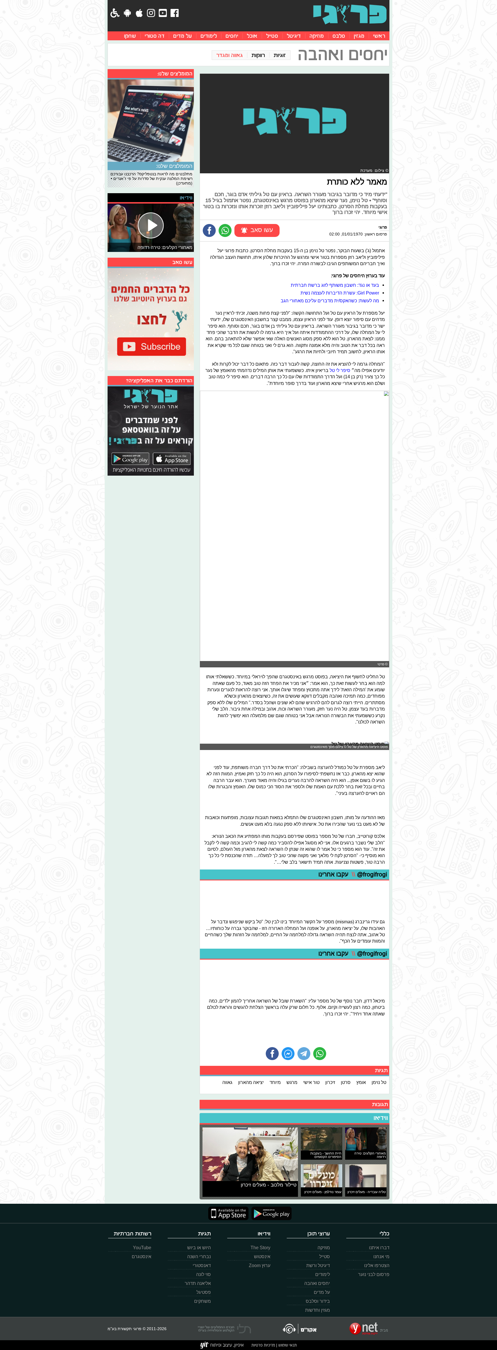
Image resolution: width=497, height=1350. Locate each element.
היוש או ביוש (199, 1247)
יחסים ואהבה (317, 1283)
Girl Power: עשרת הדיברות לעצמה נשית (340, 292)
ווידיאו (381, 1117)
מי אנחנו (381, 1256)
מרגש (291, 1082)
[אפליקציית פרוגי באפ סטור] (228, 1213)
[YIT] (222, 1345)
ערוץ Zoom (259, 1265)
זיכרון (330, 1082)
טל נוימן (379, 1082)
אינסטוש (262, 1256)
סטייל (272, 36)
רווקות (258, 55)
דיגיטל (294, 36)
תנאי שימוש (287, 1345)
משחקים (202, 1301)
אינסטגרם (141, 1256)
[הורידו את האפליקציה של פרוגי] (151, 430)
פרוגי (383, 227)
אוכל (252, 36)
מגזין (359, 36)
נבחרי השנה (199, 1256)
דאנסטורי (202, 1265)
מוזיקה (316, 36)
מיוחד (275, 1082)
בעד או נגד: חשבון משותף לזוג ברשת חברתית (335, 285)
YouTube (142, 1247)
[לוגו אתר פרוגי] (350, 14)
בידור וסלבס (318, 1301)
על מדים (182, 36)
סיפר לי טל (340, 370)
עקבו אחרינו (352, 874)
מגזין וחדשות (317, 1310)
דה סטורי (155, 36)
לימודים (208, 36)
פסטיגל (203, 1292)
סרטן (346, 1082)
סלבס (338, 36)
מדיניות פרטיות (263, 1345)
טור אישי (311, 1082)
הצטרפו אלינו (376, 1265)
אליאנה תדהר (198, 1283)
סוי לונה (203, 1274)
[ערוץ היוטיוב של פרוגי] (151, 318)
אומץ (361, 1082)
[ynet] (368, 1328)
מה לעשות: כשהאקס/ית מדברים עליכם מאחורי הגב (330, 300)
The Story (260, 1247)
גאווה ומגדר (229, 55)
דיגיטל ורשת (318, 1265)
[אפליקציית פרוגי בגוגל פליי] (270, 1213)
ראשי (379, 36)
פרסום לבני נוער (373, 1274)
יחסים (231, 36)
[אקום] (299, 1329)
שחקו (130, 36)
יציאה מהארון (251, 1082)
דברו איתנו (379, 1247)
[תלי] (224, 1329)
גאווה (227, 1082)
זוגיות (280, 55)
